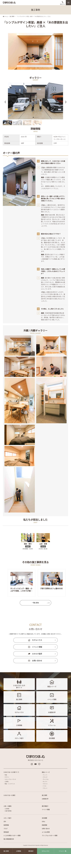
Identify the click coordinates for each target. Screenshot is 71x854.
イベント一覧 (62, 851)
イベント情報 (37, 647)
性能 (6, 774)
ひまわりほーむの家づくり (11, 772)
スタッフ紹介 (7, 818)
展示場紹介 (45, 806)
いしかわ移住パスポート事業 (12, 835)
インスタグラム (32, 764)
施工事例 (44, 795)
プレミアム (45, 779)
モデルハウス (37, 640)
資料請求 (6, 832)
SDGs (43, 821)
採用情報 (6, 825)
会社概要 (44, 818)
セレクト (45, 781)
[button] (5, 102)
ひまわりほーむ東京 (9, 795)
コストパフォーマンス (10, 779)
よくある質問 (46, 832)
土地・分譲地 (7, 806)
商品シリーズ (46, 772)
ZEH (5, 821)
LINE (39, 764)
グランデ (45, 777)
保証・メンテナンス (10, 783)
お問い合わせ (37, 660)
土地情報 (7, 808)
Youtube (35, 764)
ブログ (5, 828)
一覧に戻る (35, 602)
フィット (45, 774)
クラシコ (45, 783)
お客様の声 (45, 798)
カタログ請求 (37, 654)
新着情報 (44, 825)
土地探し (7, 781)
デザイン (7, 777)
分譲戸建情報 (8, 810)
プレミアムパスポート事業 (49, 835)
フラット (45, 788)
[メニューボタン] (68, 2)
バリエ (44, 786)
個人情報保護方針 (9, 839)
